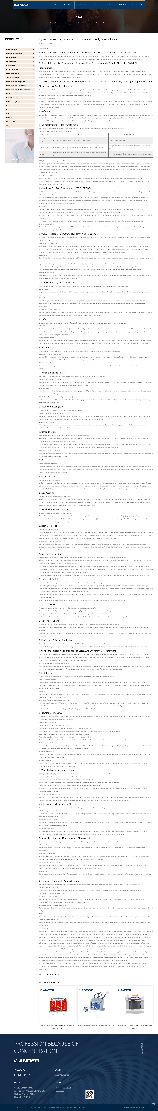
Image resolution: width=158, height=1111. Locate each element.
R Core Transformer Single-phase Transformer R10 (135, 1025)
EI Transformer (10, 66)
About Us (67, 5)
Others (8, 126)
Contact (122, 5)
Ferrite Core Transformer (13, 106)
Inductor (9, 110)
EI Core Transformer (12, 70)
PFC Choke (9, 118)
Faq (95, 5)
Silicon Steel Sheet (11, 122)
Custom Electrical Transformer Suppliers (132, 1107)
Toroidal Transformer (12, 78)
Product (81, 5)
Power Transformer (12, 50)
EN (133, 4)
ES (136, 4)
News (109, 5)
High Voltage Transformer (14, 54)
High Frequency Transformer (15, 102)
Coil (7, 114)
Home (54, 5)
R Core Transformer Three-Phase (16, 86)
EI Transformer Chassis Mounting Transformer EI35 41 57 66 (57, 1025)
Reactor (8, 94)
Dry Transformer (11, 58)
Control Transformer (12, 74)
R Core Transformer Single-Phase (16, 82)
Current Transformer (12, 98)
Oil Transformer (11, 62)
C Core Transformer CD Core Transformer (18, 90)
